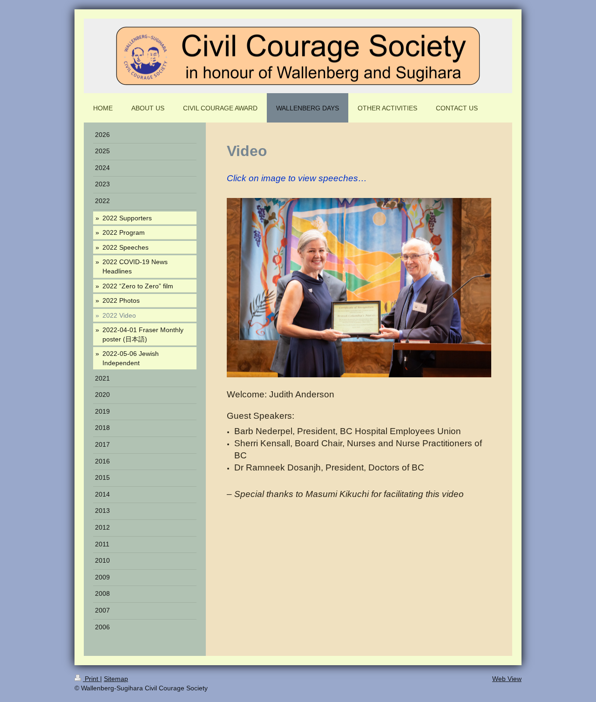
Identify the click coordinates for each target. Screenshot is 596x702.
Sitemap (116, 678)
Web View (507, 678)
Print (91, 678)
